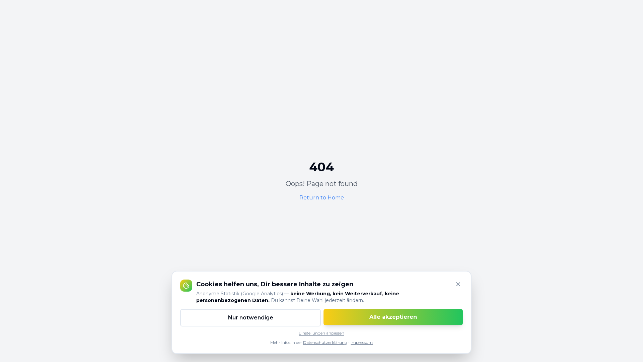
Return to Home (321, 197)
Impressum (362, 342)
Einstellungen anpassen (321, 333)
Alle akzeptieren (393, 317)
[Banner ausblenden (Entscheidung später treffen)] (458, 284)
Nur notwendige (250, 317)
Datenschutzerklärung (325, 342)
